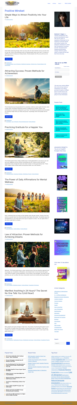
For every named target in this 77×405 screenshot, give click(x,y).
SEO (55, 323)
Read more (8, 59)
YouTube (56, 331)
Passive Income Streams (61, 386)
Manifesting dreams (17, 285)
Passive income (57, 384)
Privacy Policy (69, 403)
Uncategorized (9, 338)
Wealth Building (64, 393)
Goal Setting (8, 121)
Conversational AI (57, 363)
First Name (57, 72)
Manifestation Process (18, 339)
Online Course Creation (64, 383)
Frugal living (55, 372)
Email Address (58, 67)
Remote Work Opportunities (64, 390)
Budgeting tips (60, 359)
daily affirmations (9, 228)
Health (56, 305)
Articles (54, 3)
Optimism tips (34, 64)
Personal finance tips (60, 388)
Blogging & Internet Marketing (61, 297)
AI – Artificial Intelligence (60, 295)
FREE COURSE (68, 3)
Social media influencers (67, 391)
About (59, 3)
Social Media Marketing (56, 393)
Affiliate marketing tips (55, 356)
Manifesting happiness (25, 64)
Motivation (56, 313)
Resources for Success (59, 317)
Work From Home (58, 329)
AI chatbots (62, 356)
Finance (56, 303)
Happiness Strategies (18, 173)
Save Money (57, 321)
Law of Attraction (17, 64)
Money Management (65, 378)
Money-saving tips (55, 378)
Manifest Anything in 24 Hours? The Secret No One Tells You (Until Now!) (26, 291)
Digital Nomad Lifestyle (57, 366)
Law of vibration (9, 285)
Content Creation (58, 299)
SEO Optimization (54, 391)
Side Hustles (57, 325)
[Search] (68, 343)
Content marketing (67, 361)
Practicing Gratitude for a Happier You (23, 127)
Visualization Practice (45, 339)
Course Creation (58, 301)
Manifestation (9, 62)
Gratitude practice (9, 64)
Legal (64, 403)
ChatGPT (53, 361)
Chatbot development (68, 359)
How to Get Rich (58, 307)
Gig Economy (61, 372)
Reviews (56, 319)
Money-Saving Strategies (63, 376)
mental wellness (17, 228)
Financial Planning (64, 370)
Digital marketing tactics (60, 364)
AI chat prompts (67, 356)
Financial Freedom (58, 367)
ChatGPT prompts (59, 361)
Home (49, 3)
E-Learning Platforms (64, 366)
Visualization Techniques (34, 285)
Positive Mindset (40, 64)
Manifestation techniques (28, 339)
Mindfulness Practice (27, 173)
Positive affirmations (67, 388)
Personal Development (23, 121)
